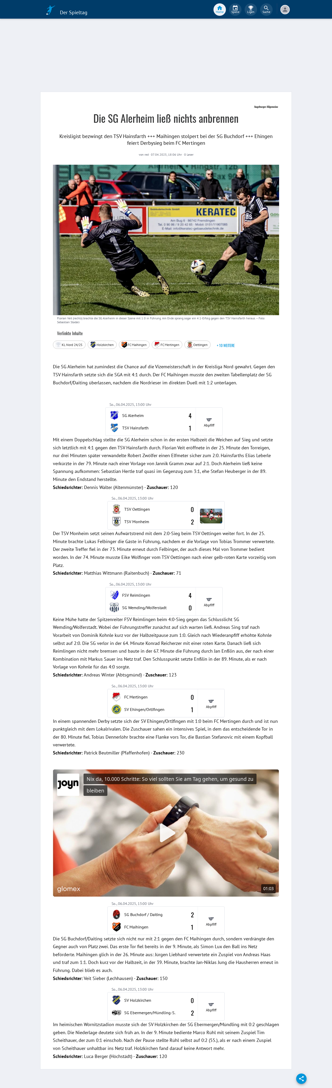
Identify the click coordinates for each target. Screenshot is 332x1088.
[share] (301, 1078)
